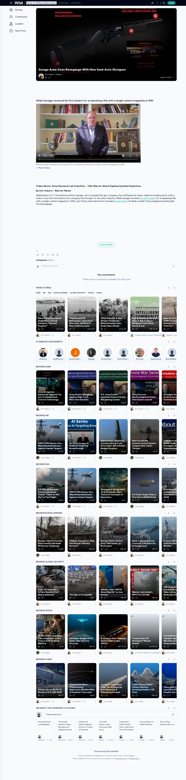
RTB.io (131, 756)
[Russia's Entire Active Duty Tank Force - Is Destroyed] (113, 534)
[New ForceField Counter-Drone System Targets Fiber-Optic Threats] (144, 436)
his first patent (147, 198)
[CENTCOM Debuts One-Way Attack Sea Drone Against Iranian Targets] (50, 436)
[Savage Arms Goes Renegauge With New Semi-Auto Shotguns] (106, 44)
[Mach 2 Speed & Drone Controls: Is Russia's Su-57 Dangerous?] (144, 534)
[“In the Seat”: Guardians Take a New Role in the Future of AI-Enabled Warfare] (50, 631)
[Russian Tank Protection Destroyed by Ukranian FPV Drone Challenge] (50, 534)
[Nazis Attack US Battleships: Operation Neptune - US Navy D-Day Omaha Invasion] (82, 314)
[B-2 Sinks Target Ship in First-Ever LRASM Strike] (144, 485)
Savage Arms (120, 201)
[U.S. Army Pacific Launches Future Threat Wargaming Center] (113, 388)
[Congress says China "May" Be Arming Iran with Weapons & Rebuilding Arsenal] (113, 680)
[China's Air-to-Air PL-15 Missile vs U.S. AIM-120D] (50, 680)
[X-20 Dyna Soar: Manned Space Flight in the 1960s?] (113, 631)
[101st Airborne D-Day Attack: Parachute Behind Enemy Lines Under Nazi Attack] (113, 314)
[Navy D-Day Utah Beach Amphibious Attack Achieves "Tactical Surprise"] (50, 314)
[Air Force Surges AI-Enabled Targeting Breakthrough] (82, 436)
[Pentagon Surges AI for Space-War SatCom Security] (82, 631)
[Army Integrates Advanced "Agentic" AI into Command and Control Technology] (50, 388)
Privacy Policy (134, 759)
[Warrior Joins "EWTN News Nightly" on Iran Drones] (113, 583)
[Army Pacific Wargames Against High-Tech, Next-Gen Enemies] (82, 388)
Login (171, 3)
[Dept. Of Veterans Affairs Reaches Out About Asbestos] (50, 583)
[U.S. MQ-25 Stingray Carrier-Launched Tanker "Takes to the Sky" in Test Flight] (50, 485)
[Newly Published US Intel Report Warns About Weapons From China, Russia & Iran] (144, 314)
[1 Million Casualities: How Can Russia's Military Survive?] (82, 534)
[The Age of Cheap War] (82, 583)
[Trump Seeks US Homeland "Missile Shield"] (144, 631)
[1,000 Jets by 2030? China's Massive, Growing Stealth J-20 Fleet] (144, 680)
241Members (63, 3)
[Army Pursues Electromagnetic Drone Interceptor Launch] (144, 388)
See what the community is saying (55, 708)
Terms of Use (121, 759)
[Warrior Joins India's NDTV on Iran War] (144, 583)
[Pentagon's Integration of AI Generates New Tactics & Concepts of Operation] (113, 485)
